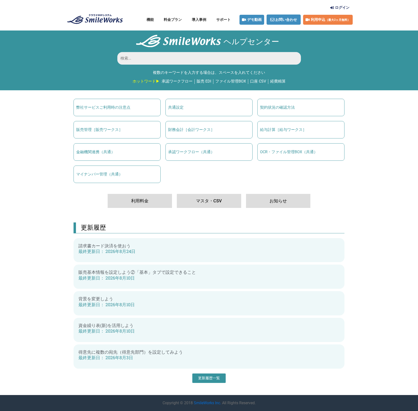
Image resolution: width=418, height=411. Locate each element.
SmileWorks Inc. (207, 403)
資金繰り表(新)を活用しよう (106, 325)
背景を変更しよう (95, 298)
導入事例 (199, 19)
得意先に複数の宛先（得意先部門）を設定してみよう (130, 352)
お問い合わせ (286, 19)
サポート (223, 19)
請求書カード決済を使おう (104, 245)
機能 (150, 19)
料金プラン (173, 19)
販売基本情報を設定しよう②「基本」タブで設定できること (137, 272)
